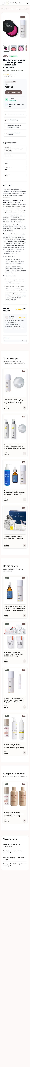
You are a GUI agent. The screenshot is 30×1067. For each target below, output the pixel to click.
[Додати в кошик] (24, 407)
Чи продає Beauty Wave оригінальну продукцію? (14, 865)
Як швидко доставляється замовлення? (11, 845)
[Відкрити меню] (2, 3)
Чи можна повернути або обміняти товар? (14, 858)
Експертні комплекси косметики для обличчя (13, 70)
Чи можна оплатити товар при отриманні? (12, 852)
